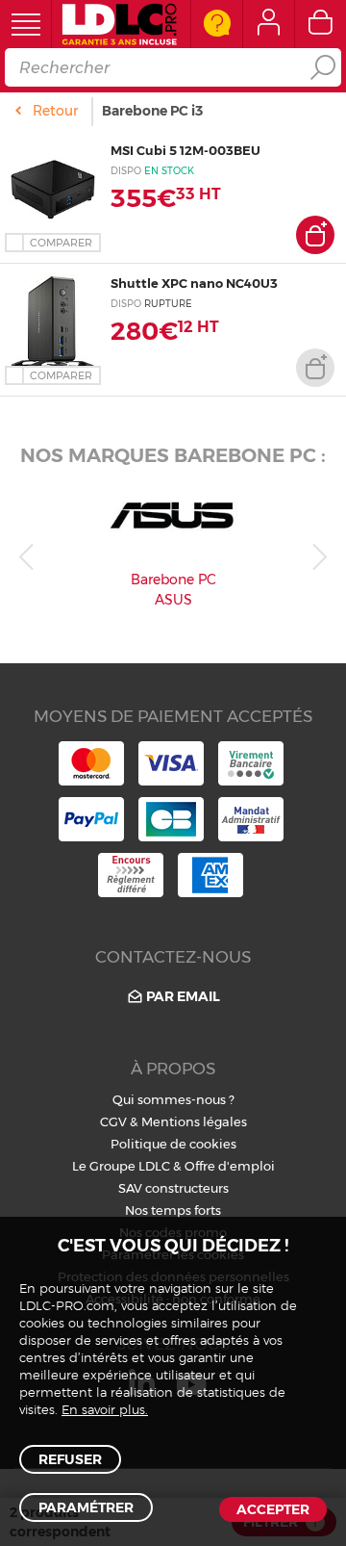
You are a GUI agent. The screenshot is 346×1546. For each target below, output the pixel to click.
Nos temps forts (173, 1210)
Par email (183, 996)
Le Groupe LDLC (121, 1165)
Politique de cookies (173, 1143)
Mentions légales (194, 1121)
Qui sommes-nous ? (173, 1099)
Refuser (70, 1459)
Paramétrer (86, 1507)
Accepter (272, 1509)
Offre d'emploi (230, 1165)
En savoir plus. (105, 1410)
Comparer (61, 242)
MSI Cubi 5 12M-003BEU (185, 150)
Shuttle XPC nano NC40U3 (194, 283)
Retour (55, 110)
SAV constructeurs (173, 1188)
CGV (113, 1121)
